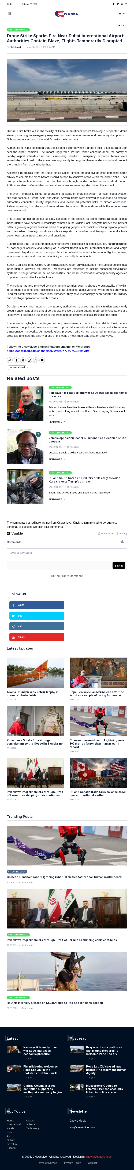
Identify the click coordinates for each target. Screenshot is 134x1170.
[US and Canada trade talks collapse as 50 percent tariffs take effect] (98, 773)
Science (30, 1124)
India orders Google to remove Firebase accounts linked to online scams (104, 1089)
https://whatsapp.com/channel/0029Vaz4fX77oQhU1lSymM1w (48, 350)
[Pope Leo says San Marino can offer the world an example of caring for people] (98, 673)
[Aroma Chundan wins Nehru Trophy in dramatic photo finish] (35, 673)
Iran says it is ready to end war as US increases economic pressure (41, 1051)
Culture (11, 1140)
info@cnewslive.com (82, 1127)
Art (8, 1136)
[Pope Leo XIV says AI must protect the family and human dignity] (77, 1072)
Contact (92, 1162)
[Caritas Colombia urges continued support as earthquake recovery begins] (14, 1091)
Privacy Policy (72, 1162)
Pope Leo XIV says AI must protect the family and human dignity (106, 1070)
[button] (11, 4)
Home (10, 1120)
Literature (12, 1144)
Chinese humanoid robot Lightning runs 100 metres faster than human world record (64, 877)
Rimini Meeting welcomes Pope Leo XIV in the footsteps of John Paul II (40, 1070)
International (14, 1124)
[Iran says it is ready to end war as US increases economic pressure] (25, 403)
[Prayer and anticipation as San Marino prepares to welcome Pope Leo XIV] (77, 1053)
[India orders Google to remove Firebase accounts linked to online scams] (77, 1091)
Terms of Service (47, 1162)
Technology (33, 1128)
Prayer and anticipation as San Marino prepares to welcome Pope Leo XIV (104, 1051)
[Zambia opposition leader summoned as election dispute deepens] (25, 446)
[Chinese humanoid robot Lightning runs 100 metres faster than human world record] (98, 721)
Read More (55, 422)
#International (17, 367)
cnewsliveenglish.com (99, 1156)
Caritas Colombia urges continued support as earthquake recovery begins (42, 1089)
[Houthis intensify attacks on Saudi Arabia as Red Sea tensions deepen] (67, 971)
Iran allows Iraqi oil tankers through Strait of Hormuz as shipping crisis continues (62, 940)
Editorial (11, 1147)
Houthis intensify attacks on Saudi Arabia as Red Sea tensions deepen (55, 1002)
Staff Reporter (16, 47)
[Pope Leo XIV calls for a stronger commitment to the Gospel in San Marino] (35, 721)
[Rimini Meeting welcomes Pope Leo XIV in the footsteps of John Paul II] (14, 1072)
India (9, 1132)
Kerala (10, 1128)
